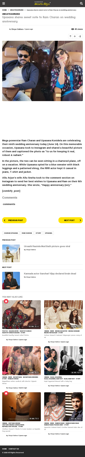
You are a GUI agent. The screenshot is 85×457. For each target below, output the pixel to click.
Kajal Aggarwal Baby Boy (53, 378)
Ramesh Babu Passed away (53, 425)
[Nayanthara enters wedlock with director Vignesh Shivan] (21, 360)
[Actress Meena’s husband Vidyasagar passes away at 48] (63, 314)
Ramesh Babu (60, 423)
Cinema (46, 331)
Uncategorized (11, 14)
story (38, 233)
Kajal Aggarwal (56, 377)
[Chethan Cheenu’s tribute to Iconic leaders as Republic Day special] (21, 406)
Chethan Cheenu (14, 423)
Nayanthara (17, 377)
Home (4, 448)
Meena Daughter (61, 331)
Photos (5, 331)
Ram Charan (27, 233)
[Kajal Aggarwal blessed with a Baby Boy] (63, 360)
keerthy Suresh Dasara (11, 332)
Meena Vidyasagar (50, 332)
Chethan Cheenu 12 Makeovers (13, 425)
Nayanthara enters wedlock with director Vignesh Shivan (19, 382)
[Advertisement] (42, 119)
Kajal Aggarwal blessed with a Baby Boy (58, 381)
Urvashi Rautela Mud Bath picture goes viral (47, 246)
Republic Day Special (9, 426)
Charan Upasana (11, 233)
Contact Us (14, 448)
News (52, 331)
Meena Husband (74, 331)
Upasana (48, 233)
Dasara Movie (14, 331)
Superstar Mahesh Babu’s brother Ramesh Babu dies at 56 (63, 428)
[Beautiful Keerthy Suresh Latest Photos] (21, 314)
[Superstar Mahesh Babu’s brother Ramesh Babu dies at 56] (63, 406)
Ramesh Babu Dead (72, 423)
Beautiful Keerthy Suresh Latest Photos (15, 335)
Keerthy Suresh (25, 331)
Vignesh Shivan (13, 378)
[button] (3, 3)
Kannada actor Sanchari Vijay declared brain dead (50, 273)
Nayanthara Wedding (30, 377)
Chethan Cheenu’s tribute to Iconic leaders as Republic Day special (21, 430)
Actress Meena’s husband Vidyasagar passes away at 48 (63, 336)
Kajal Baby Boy (69, 378)
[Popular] (6, 301)
